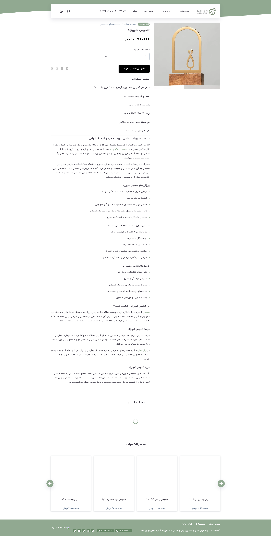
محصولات (184, 11)
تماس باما (148, 11)
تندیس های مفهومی (110, 24)
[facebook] (67, 68)
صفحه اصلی (130, 24)
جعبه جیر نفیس (142, 49)
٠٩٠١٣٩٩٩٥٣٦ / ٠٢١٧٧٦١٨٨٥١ (113, 11)
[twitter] (62, 68)
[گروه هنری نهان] (206, 11)
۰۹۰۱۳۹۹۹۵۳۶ (125, 530)
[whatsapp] (52, 68)
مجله (135, 11)
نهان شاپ (142, 350)
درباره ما (167, 11)
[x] (79, 530)
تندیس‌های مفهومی (120, 149)
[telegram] (57, 68)
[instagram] (88, 530)
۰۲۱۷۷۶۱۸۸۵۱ (106, 530)
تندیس (146, 312)
